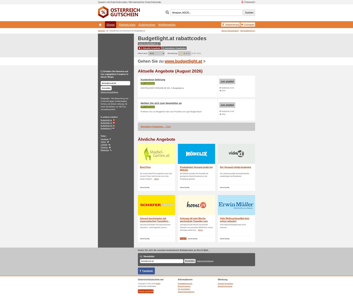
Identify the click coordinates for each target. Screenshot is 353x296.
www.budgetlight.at (148, 44)
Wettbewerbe (167, 24)
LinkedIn (104, 145)
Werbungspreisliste (225, 286)
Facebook (105, 139)
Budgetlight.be (106, 120)
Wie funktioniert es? (247, 31)
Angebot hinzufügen (225, 284)
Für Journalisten (184, 289)
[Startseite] (99, 24)
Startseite (101, 31)
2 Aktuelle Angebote (150, 48)
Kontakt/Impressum (185, 284)
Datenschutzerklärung (109, 92)
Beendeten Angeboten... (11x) (156, 126)
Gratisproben (146, 24)
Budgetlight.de (106, 126)
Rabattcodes (127, 24)
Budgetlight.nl (106, 128)
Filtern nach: (143, 53)
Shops (110, 24)
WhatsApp (105, 150)
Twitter (103, 142)
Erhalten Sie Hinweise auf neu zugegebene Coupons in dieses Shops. (114, 74)
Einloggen (249, 24)
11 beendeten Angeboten (174, 48)
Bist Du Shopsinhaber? (230, 31)
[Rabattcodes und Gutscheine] (119, 18)
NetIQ (158, 284)
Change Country (144, 291)
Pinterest (104, 147)
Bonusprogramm (184, 286)
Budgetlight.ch (106, 123)
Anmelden (106, 88)
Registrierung (232, 24)
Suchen (249, 12)
